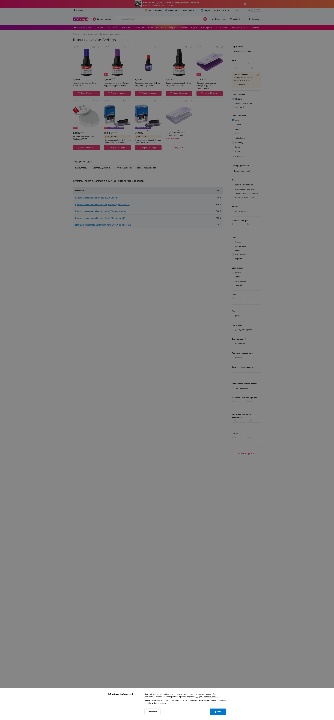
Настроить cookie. (210, 697)
